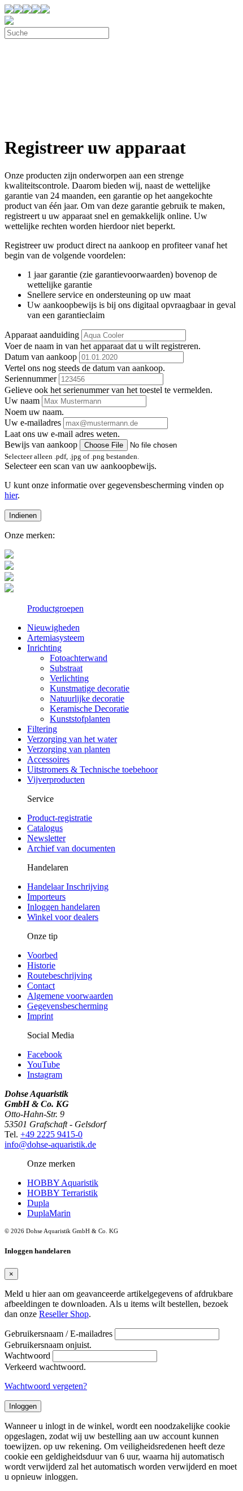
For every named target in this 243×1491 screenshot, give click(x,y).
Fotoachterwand (78, 658)
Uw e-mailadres (33, 422)
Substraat (66, 668)
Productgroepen (55, 608)
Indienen (23, 515)
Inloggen (23, 1406)
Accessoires (48, 759)
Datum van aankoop (41, 356)
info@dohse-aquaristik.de (50, 1144)
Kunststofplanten (80, 719)
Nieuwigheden (53, 627)
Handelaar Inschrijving (68, 886)
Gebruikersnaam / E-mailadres (58, 1333)
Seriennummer (31, 378)
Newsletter (46, 838)
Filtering (42, 729)
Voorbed (42, 955)
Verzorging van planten (68, 749)
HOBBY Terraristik (62, 1193)
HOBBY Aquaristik (62, 1183)
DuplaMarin (49, 1213)
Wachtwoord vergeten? (46, 1386)
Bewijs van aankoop (41, 444)
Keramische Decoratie (89, 708)
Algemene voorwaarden (70, 996)
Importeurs (46, 896)
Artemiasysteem (55, 637)
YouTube (43, 1064)
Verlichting (69, 678)
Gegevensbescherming (67, 1006)
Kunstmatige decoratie (89, 688)
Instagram (44, 1074)
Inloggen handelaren (63, 907)
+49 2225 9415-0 (51, 1134)
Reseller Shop (64, 1314)
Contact (41, 985)
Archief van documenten (71, 848)
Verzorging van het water (72, 739)
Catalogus (45, 828)
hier (11, 495)
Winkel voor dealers (62, 917)
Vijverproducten (56, 779)
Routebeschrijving (59, 975)
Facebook (44, 1054)
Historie (41, 965)
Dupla (38, 1203)
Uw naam (22, 400)
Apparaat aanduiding (42, 335)
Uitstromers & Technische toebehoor (92, 769)
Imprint (40, 1016)
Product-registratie (59, 818)
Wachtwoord (27, 1355)
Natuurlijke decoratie (87, 698)
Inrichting (44, 648)
